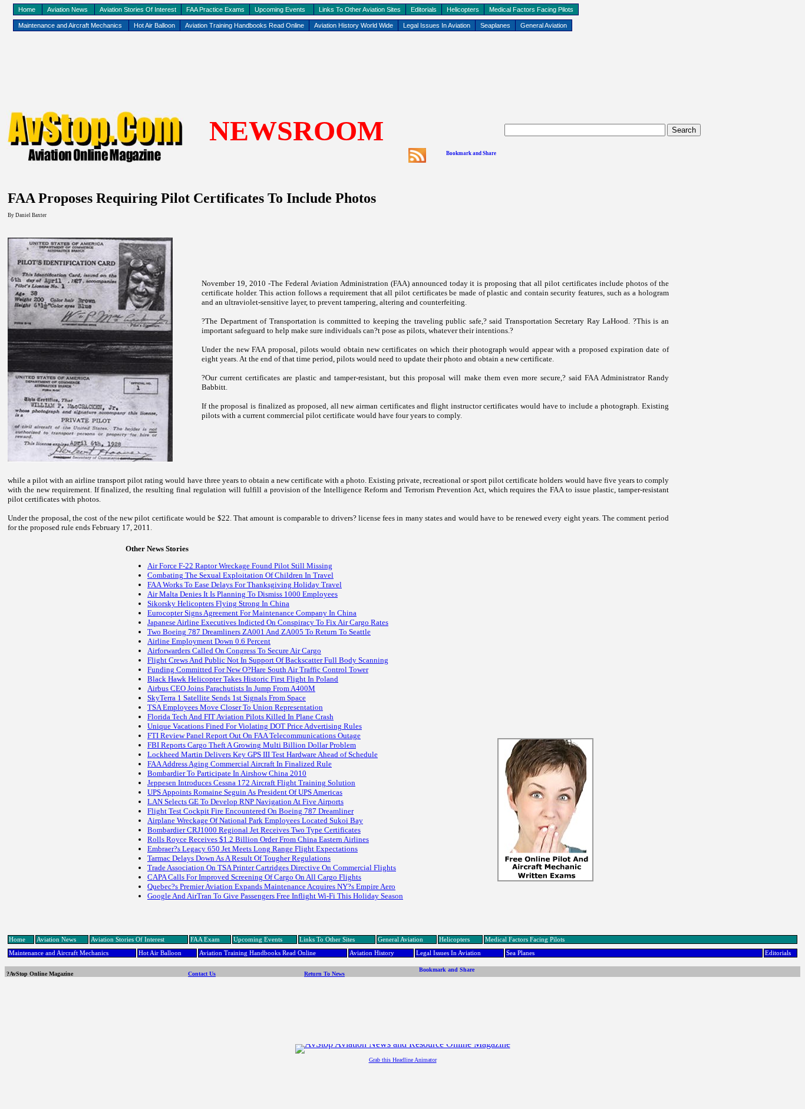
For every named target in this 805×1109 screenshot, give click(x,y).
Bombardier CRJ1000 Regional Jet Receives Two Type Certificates (254, 829)
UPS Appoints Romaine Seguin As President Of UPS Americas (244, 792)
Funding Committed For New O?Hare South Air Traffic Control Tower (257, 669)
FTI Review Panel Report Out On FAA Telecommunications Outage (254, 735)
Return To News (324, 973)
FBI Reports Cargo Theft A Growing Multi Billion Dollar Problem (251, 745)
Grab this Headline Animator (403, 1060)
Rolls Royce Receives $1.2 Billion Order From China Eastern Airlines (258, 839)
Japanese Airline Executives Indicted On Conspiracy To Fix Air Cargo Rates (267, 622)
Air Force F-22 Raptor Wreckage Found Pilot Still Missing (239, 565)
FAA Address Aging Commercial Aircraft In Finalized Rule (239, 763)
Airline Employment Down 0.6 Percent (208, 641)
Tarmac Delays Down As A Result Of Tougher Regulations (239, 858)
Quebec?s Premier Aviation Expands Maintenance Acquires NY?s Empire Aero (271, 886)
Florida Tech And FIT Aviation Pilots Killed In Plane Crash (240, 716)
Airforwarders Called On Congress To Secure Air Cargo (234, 650)
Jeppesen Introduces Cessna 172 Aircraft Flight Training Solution (251, 782)
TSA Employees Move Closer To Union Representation (235, 707)
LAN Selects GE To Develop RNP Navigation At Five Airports (245, 801)
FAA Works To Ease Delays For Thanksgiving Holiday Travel (244, 584)
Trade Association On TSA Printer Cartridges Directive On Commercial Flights (271, 867)
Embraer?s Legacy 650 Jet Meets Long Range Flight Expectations (252, 848)
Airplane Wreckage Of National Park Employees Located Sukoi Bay (255, 820)
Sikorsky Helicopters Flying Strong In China (218, 603)
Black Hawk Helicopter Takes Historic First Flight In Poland (242, 678)
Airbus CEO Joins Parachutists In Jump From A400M (231, 688)
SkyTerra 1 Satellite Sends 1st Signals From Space (226, 697)
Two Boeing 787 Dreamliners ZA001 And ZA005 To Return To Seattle (259, 631)
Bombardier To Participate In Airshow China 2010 (226, 773)
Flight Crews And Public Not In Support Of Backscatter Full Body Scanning (267, 660)
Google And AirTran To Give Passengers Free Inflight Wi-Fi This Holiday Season (275, 895)
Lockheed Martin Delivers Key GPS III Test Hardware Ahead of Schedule (262, 754)
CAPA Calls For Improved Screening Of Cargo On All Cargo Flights (254, 877)
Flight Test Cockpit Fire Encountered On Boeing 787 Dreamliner (250, 811)
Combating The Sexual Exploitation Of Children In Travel (240, 575)
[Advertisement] (402, 71)
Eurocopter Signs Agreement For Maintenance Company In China (252, 612)
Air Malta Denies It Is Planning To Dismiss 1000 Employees (242, 594)
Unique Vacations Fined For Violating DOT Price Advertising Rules (254, 726)
